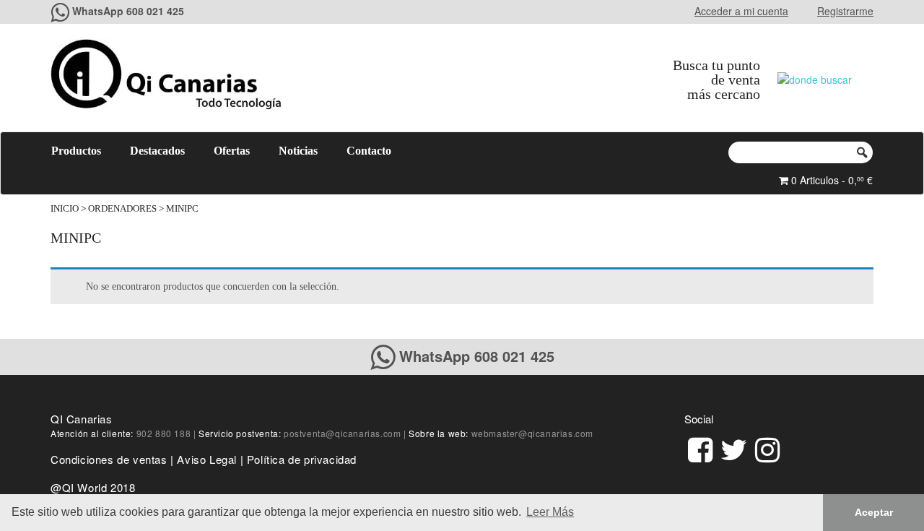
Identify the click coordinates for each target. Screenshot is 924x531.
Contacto (368, 150)
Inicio (65, 209)
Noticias (298, 150)
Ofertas (232, 150)
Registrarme (845, 11)
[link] (700, 447)
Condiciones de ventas (109, 459)
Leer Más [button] (550, 512)
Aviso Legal (207, 459)
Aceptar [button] (874, 512)
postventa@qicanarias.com (342, 433)
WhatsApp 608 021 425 (128, 11)
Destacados (157, 150)
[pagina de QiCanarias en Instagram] (767, 447)
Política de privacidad (302, 459)
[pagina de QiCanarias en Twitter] (733, 447)
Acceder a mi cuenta (741, 11)
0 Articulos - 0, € (830, 180)
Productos (76, 150)
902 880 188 (163, 433)
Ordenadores (122, 209)
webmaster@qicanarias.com (532, 433)
